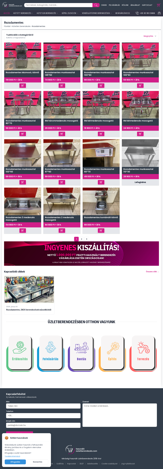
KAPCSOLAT (147, 5)
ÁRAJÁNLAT (135, 5)
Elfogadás (15, 462)
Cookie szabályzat (109, 463)
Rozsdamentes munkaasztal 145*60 (60, 73)
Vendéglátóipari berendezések (96, 13)
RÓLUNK (125, 5)
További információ (12, 456)
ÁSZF (82, 463)
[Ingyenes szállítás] (81, 253)
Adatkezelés (92, 463)
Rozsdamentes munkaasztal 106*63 (138, 73)
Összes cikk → (152, 271)
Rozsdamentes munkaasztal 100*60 (99, 73)
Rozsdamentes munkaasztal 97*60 (60, 170)
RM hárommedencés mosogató (61, 121)
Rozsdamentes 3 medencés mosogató (20, 218)
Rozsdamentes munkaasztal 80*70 (21, 122)
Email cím (10, 421)
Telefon (9, 411)
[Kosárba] (22, 85)
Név (8, 401)
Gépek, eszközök (69, 13)
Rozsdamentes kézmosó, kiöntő (22, 72)
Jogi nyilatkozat (128, 463)
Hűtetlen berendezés (46, 13)
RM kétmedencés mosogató (99, 121)
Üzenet (86, 401)
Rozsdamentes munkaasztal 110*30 (138, 170)
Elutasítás (37, 462)
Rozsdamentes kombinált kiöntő (101, 217)
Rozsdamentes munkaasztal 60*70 (99, 170)
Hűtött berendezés (22, 13)
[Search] (96, 5)
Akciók (7, 13)
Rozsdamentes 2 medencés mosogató (59, 218)
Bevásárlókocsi (123, 13)
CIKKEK (104, 5)
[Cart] (159, 5)
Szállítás (60, 463)
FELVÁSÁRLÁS (114, 5)
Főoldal (7, 26)
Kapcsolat (71, 463)
